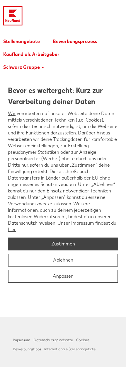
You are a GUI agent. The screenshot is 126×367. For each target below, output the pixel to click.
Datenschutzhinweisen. (32, 223)
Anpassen (63, 276)
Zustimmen (63, 244)
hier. (12, 229)
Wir (12, 113)
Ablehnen (63, 260)
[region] (63, 183)
